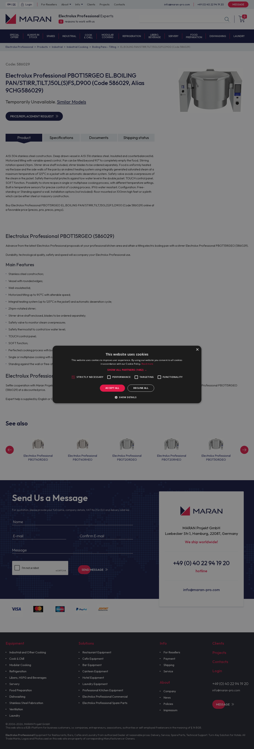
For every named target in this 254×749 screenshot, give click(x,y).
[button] (127, 370)
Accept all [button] (112, 388)
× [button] (197, 349)
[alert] (127, 374)
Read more (147, 364)
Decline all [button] (140, 388)
